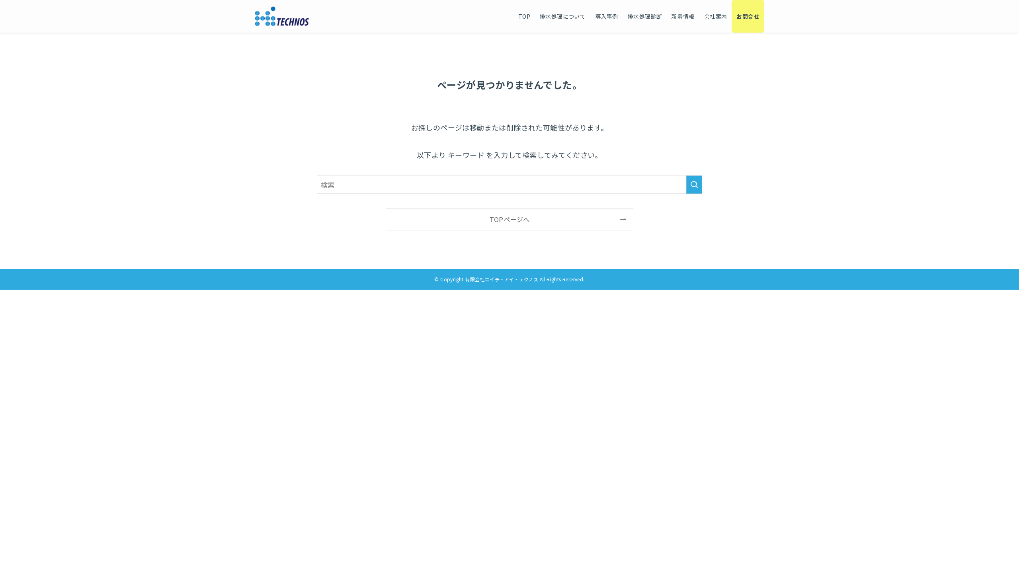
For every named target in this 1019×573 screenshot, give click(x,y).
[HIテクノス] (282, 16)
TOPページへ (510, 219)
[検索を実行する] (694, 184)
